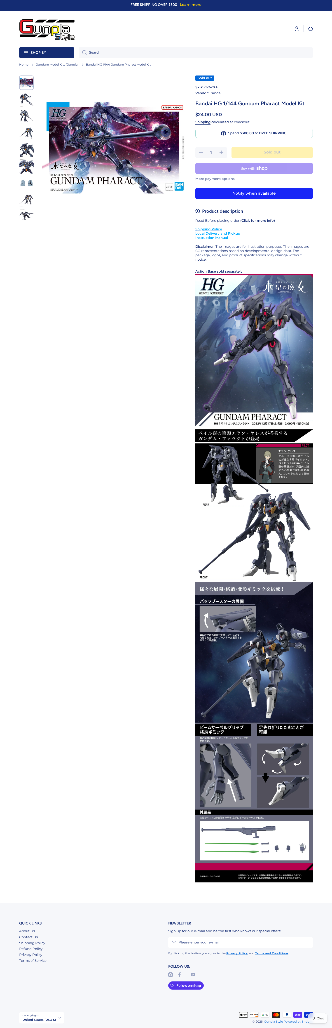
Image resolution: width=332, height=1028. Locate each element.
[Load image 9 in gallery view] (26, 216)
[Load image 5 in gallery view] (26, 149)
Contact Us (28, 937)
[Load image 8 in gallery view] (26, 200)
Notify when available (254, 193)
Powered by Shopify (298, 1021)
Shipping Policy (32, 943)
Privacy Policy (30, 955)
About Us (27, 931)
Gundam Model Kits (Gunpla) (57, 64)
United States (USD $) (39, 1019)
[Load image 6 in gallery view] (26, 166)
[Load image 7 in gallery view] (26, 183)
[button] (310, 28)
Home (23, 64)
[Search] (83, 52)
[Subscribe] (307, 942)
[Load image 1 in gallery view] (26, 82)
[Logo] (47, 28)
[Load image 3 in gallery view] (26, 116)
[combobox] (196, 52)
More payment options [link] (215, 179)
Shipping (202, 122)
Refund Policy (30, 949)
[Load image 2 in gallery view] (26, 99)
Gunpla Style (273, 1021)
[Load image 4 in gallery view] (26, 133)
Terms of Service (33, 961)
